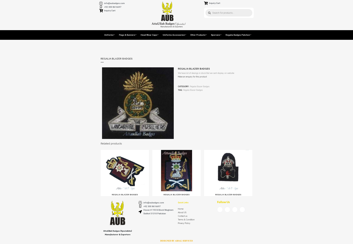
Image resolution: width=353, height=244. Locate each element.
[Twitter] (227, 209)
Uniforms (108, 35)
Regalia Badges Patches (238, 35)
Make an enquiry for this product (192, 77)
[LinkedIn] (235, 209)
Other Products (197, 35)
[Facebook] (220, 209)
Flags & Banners (127, 35)
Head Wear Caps (149, 35)
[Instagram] (242, 209)
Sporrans (215, 35)
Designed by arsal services (176, 240)
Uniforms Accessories (174, 35)
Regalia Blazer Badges (199, 86)
